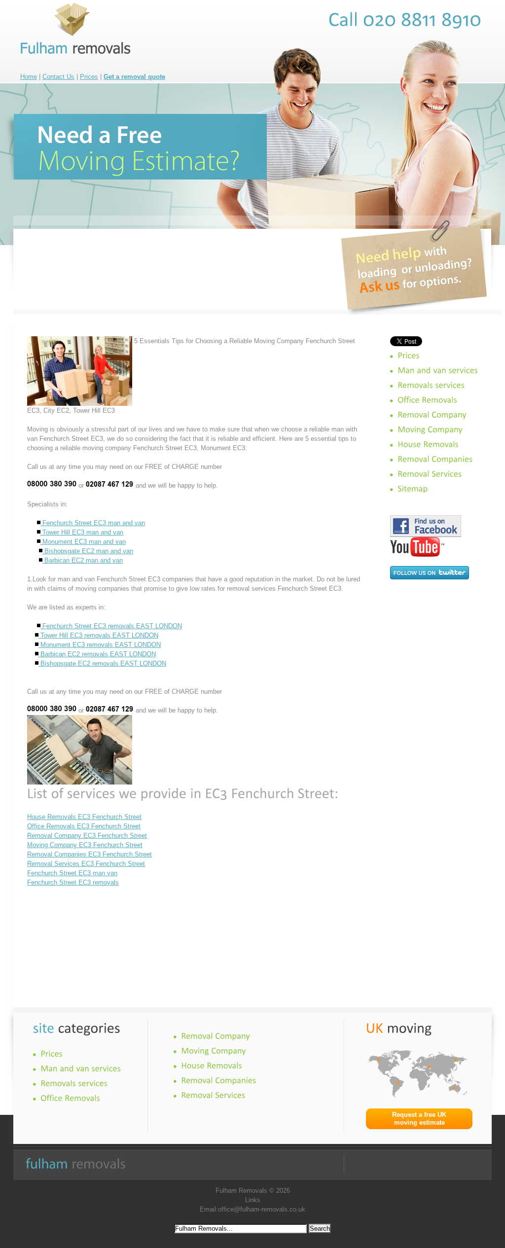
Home (28, 76)
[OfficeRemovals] (427, 400)
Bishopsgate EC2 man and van (87, 551)
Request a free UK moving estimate (419, 1118)
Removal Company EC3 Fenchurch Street (87, 835)
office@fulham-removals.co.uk (261, 1209)
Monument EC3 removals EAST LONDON (99, 644)
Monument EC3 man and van (83, 541)
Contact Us (58, 76)
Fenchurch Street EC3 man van (72, 873)
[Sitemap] (412, 489)
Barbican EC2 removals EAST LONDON (97, 654)
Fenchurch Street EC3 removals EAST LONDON (111, 626)
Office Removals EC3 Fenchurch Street (84, 826)
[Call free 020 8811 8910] (405, 19)
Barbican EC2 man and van (82, 560)
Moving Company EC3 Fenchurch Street (85, 845)
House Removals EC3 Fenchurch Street (84, 816)
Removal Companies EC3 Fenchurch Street (89, 854)
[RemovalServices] (429, 474)
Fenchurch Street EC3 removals (73, 882)
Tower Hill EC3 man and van (81, 532)
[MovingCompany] (430, 429)
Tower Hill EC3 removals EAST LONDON (98, 635)
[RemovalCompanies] (434, 459)
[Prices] (408, 355)
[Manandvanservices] (437, 370)
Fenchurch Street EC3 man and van (92, 523)
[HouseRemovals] (428, 444)
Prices (89, 76)
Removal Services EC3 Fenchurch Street (86, 863)
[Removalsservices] (431, 385)
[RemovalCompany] (432, 415)
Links (252, 1200)
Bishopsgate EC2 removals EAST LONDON (102, 663)
